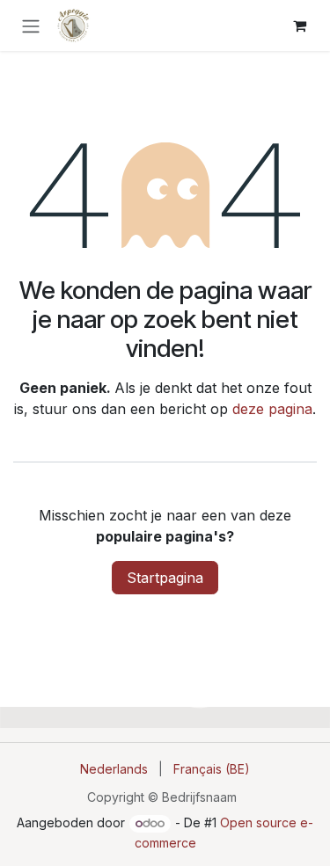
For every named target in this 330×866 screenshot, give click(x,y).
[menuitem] (114, 769)
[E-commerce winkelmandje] (299, 25)
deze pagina (272, 409)
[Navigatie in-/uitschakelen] (30, 25)
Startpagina (165, 577)
